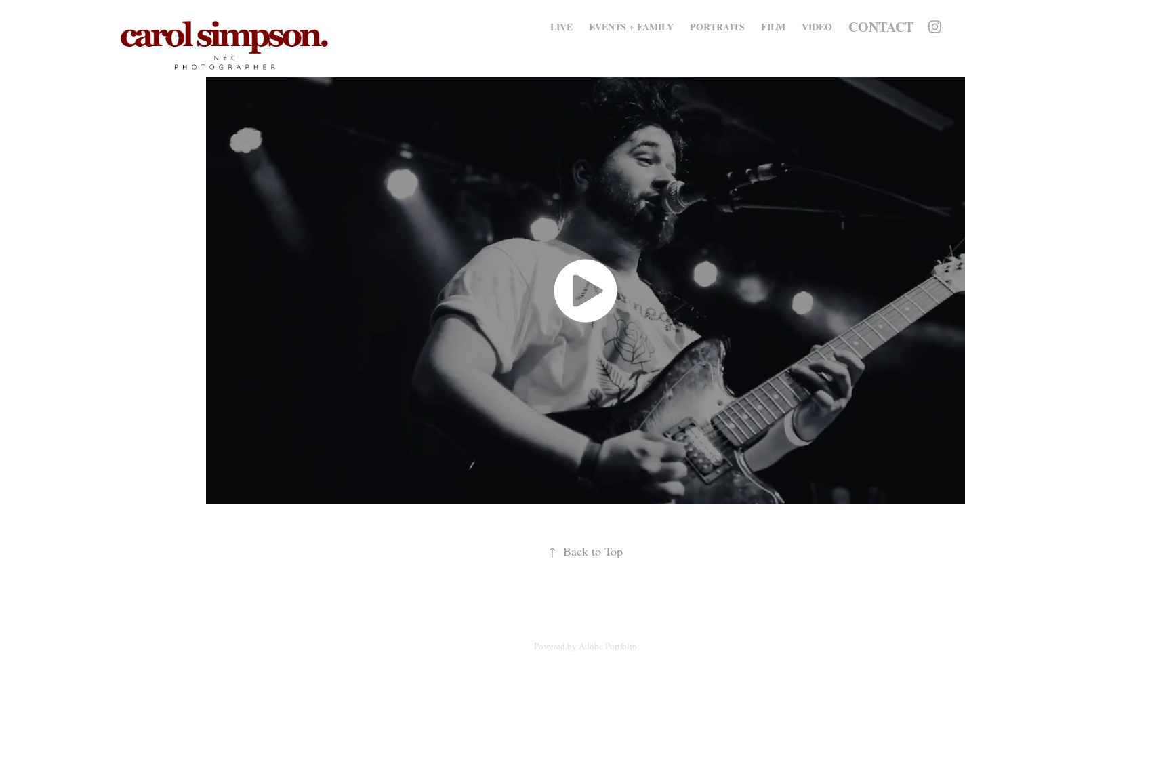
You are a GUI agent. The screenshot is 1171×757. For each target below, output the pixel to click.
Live (561, 27)
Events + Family (631, 27)
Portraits (717, 27)
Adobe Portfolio (608, 646)
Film (773, 27)
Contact (880, 27)
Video (817, 27)
